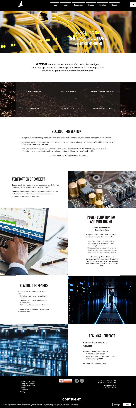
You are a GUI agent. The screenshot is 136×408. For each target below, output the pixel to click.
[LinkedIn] (77, 381)
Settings (117, 405)
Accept (127, 405)
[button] (65, 4)
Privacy (22, 392)
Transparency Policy (27, 381)
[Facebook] (82, 381)
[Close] (133, 404)
